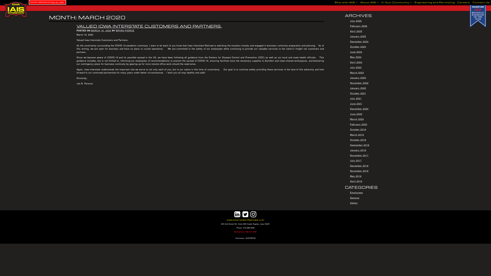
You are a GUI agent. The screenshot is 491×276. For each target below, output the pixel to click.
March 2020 (357, 119)
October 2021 (358, 93)
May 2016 (355, 176)
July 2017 (356, 160)
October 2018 (358, 139)
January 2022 (358, 88)
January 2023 (358, 77)
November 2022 (359, 82)
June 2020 (356, 114)
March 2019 (357, 134)
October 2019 (358, 129)
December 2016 (359, 165)
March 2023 (357, 72)
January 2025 (358, 36)
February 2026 (358, 25)
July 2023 (356, 67)
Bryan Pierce (125, 30)
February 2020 (358, 124)
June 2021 (356, 103)
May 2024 (355, 57)
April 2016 (356, 181)
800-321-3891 (57, 2)
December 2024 (359, 41)
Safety (354, 202)
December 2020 (359, 108)
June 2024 (356, 51)
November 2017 (359, 155)
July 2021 (356, 98)
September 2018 (359, 145)
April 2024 (356, 62)
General (354, 197)
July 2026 (356, 20)
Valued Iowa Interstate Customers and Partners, (149, 26)
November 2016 (359, 170)
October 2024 (358, 46)
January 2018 (358, 150)
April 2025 (356, 31)
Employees (356, 192)
